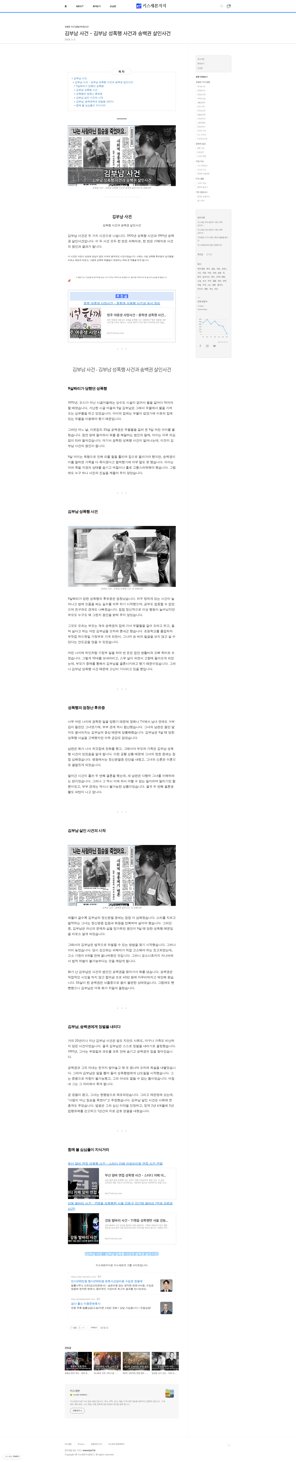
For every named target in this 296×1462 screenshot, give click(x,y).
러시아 (200, 289)
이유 (209, 273)
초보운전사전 (202, 139)
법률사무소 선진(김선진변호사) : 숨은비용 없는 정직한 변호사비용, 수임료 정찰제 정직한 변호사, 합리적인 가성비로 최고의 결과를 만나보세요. (112, 1287)
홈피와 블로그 (202, 187)
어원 (218, 269)
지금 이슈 (200, 161)
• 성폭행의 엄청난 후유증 (88, 93)
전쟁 (204, 273)
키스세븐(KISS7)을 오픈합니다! (209, 245)
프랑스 (224, 269)
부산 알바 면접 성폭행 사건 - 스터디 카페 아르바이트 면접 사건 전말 (115, 1163)
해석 (208, 269)
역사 (211, 289)
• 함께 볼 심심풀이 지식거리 (90, 105)
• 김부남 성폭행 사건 (85, 89)
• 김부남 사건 (79, 78)
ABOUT (80, 6)
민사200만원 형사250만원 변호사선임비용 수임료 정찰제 (107, 1281)
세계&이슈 (201, 90)
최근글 (200, 254)
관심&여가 (201, 127)
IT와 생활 (200, 179)
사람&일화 (201, 123)
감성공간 (200, 152)
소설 (199, 281)
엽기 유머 (200, 200)
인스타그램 (207, 346)
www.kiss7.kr (89, 1450)
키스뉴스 (81, 1444)
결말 (214, 281)
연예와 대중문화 (203, 174)
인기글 (209, 254)
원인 (219, 281)
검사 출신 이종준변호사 (85, 1303)
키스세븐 (75, 1390)
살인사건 (206, 277)
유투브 (214, 346)
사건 (199, 273)
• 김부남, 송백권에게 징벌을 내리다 (94, 101)
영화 (206, 289)
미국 (204, 285)
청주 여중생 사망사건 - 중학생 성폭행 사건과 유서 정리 (122, 303)
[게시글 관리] (83, 1327)
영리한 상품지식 (203, 196)
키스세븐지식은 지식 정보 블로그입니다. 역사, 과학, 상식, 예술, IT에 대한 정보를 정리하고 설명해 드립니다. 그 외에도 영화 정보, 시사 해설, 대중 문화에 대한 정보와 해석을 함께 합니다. (117, 1403)
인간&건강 (201, 110)
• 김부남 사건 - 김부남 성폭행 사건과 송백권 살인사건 (103, 82)
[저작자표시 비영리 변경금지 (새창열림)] (104, 1328)
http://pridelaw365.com (83, 1299)
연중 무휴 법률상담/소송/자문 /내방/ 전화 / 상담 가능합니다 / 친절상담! (111, 1307)
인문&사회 (201, 94)
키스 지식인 (201, 135)
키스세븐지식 (153, 6)
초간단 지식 (201, 131)
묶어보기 (97, 6)
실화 (219, 273)
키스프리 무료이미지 (116, 1444)
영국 (212, 277)
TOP (228, 1445)
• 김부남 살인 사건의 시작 (88, 97)
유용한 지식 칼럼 (203, 82)
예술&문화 (201, 115)
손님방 (113, 6)
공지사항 (200, 59)
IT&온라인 (201, 119)
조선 (204, 281)
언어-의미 (201, 106)
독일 (199, 285)
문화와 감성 (201, 144)
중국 (199, 277)
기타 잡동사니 (202, 192)
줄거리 (219, 285)
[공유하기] (79, 1327)
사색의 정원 (201, 156)
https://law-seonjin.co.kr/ (83, 1276)
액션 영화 (201, 269)
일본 (213, 269)
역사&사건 (201, 86)
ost (209, 285)
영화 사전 (200, 148)
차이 (209, 281)
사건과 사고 (201, 170)
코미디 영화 (220, 277)
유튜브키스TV (96, 1444)
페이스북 (200, 346)
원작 (224, 281)
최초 (216, 289)
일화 (214, 285)
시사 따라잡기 (202, 166)
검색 (221, 6)
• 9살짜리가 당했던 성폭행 (89, 86)
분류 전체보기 (202, 77)
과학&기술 (201, 98)
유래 (214, 273)
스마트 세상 (201, 183)
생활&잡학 (201, 102)
